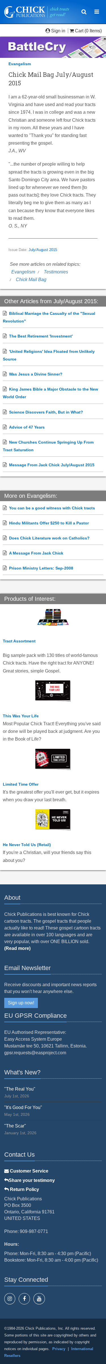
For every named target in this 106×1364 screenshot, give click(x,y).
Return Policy (24, 1189)
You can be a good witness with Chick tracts (52, 508)
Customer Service (28, 1171)
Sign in (58, 30)
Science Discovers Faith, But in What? (46, 412)
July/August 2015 (43, 250)
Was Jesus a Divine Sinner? (35, 374)
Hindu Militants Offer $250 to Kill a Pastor (49, 523)
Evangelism (19, 64)
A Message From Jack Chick (36, 553)
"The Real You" (19, 1089)
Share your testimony (32, 1180)
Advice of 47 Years (27, 427)
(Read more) (17, 948)
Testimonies (56, 271)
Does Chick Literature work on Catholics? (49, 538)
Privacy (58, 1349)
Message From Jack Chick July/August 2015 (51, 465)
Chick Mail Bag (31, 279)
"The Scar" (15, 1125)
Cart (79, 30)
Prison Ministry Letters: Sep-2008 (41, 568)
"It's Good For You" (23, 1107)
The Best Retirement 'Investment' (41, 336)
